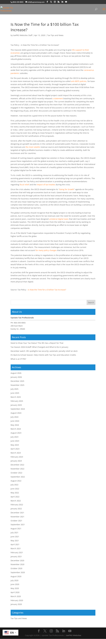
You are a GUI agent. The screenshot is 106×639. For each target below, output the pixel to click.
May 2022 (15, 492)
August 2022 (16, 481)
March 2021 (16, 548)
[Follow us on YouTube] (66, 2)
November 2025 (17, 385)
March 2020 (16, 596)
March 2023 (16, 453)
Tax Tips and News (55, 35)
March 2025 (16, 397)
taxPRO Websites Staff (22, 35)
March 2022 (16, 500)
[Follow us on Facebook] (47, 2)
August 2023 (16, 433)
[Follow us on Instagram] (55, 2)
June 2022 (15, 488)
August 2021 (16, 528)
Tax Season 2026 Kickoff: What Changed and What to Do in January (39, 347)
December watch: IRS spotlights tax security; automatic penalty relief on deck (44, 351)
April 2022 (15, 496)
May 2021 (15, 540)
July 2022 (14, 484)
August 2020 (16, 576)
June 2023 (15, 441)
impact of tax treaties (46, 184)
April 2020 (15, 592)
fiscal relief (24, 184)
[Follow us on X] (51, 2)
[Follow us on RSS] (58, 2)
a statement (57, 98)
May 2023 (15, 445)
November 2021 (17, 516)
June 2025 (15, 393)
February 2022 (17, 504)
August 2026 (16, 373)
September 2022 (18, 476)
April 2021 (15, 544)
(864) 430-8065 (17, 2)
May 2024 (15, 425)
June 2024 (15, 421)
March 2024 (16, 429)
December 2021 (17, 512)
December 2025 (17, 381)
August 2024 (16, 413)
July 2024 (14, 417)
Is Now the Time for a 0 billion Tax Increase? (47, 289)
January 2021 (16, 556)
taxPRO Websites (73, 635)
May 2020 (15, 588)
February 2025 (17, 401)
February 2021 (17, 552)
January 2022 (16, 508)
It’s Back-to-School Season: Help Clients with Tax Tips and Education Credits (43, 355)
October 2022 (16, 472)
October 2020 (16, 568)
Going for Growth (66, 189)
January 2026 (16, 377)
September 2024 (18, 409)
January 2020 (16, 604)
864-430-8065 (20, 322)
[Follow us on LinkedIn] (62, 2)
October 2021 (16, 520)
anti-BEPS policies (78, 81)
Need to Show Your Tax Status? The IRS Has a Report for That (37, 343)
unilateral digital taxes (59, 219)
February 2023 (17, 457)
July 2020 (14, 580)
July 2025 (14, 389)
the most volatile (33, 147)
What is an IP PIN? (18, 359)
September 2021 (18, 524)
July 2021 (14, 532)
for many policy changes (46, 250)
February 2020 (17, 600)
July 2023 (14, 437)
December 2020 (17, 560)
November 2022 (17, 468)
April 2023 (15, 449)
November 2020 (17, 564)
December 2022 (17, 464)
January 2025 (16, 405)
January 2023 (16, 461)
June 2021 (15, 536)
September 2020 (18, 572)
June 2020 (15, 584)
